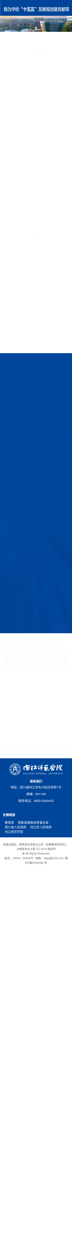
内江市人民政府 (41, 827)
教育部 (9, 822)
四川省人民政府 (15, 827)
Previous (32, 743)
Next (40, 743)
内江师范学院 (14, 831)
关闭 (69, 19)
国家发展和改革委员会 (33, 822)
